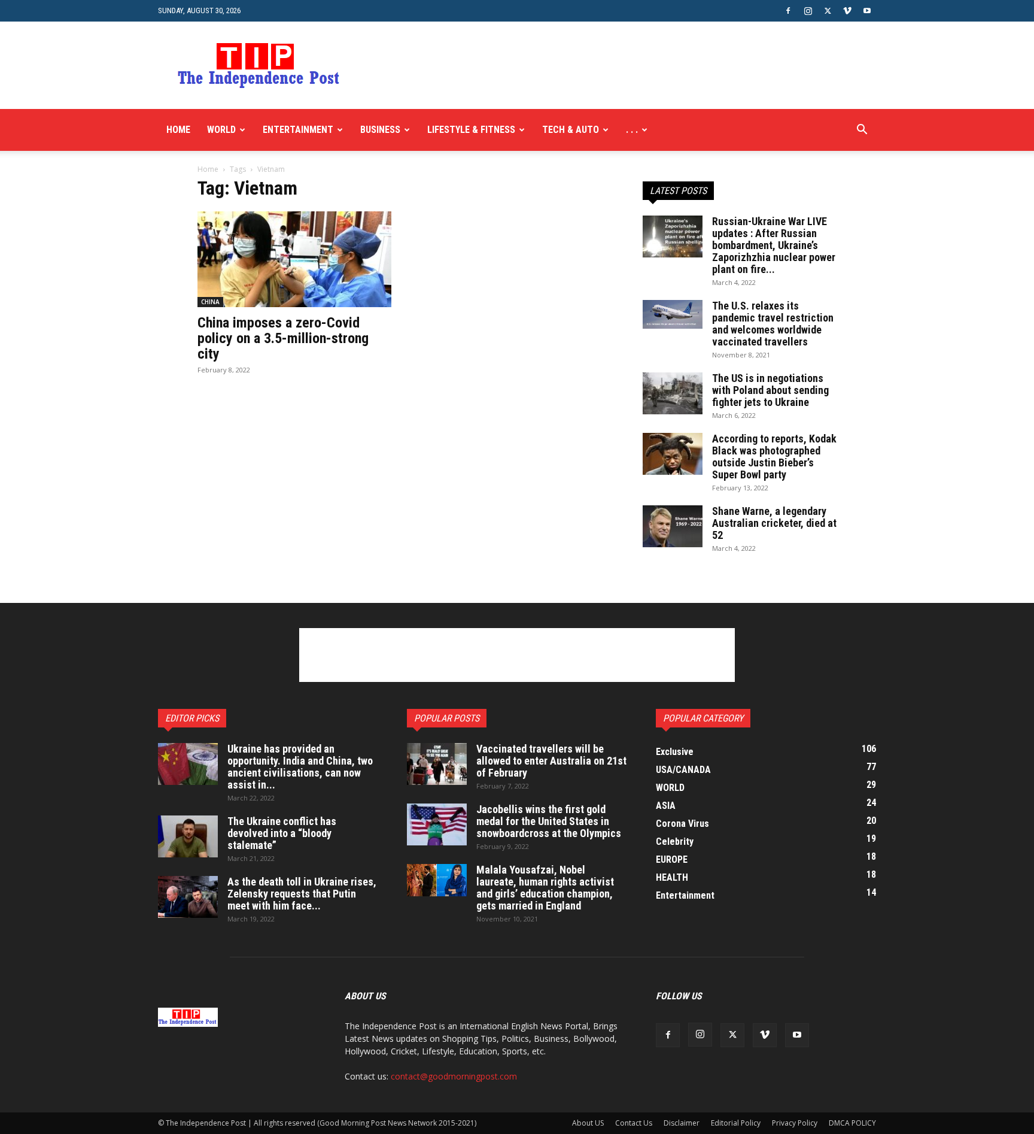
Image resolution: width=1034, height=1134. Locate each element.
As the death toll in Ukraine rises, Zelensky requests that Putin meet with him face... (301, 893)
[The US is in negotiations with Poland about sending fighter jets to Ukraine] (672, 393)
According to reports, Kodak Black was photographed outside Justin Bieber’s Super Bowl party (774, 456)
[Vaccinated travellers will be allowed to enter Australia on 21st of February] (437, 764)
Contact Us (633, 1123)
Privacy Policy (794, 1123)
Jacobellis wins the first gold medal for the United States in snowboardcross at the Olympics (548, 821)
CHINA (210, 302)
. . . (632, 129)
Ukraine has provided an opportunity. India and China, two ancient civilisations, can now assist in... (300, 766)
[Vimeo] (847, 11)
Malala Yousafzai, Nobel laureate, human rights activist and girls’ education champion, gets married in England (545, 887)
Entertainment (298, 129)
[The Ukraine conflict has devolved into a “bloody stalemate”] (188, 836)
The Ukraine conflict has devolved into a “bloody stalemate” (281, 833)
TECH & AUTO (570, 129)
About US (588, 1123)
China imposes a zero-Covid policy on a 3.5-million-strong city (283, 338)
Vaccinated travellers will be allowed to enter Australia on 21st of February (551, 760)
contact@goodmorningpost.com (454, 1076)
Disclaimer (682, 1123)
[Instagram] (808, 11)
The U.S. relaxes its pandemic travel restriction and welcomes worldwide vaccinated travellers (773, 323)
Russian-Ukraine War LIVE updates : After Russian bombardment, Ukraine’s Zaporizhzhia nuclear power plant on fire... (773, 245)
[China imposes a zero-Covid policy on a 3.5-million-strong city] (294, 259)
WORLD (221, 129)
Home (178, 129)
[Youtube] (867, 11)
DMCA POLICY (852, 1123)
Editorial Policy (736, 1123)
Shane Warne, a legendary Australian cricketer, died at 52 (774, 523)
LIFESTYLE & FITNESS (471, 129)
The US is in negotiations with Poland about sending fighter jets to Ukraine (770, 390)
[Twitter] (828, 11)
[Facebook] (788, 11)
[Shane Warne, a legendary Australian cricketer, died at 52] (672, 526)
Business (380, 129)
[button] (861, 131)
